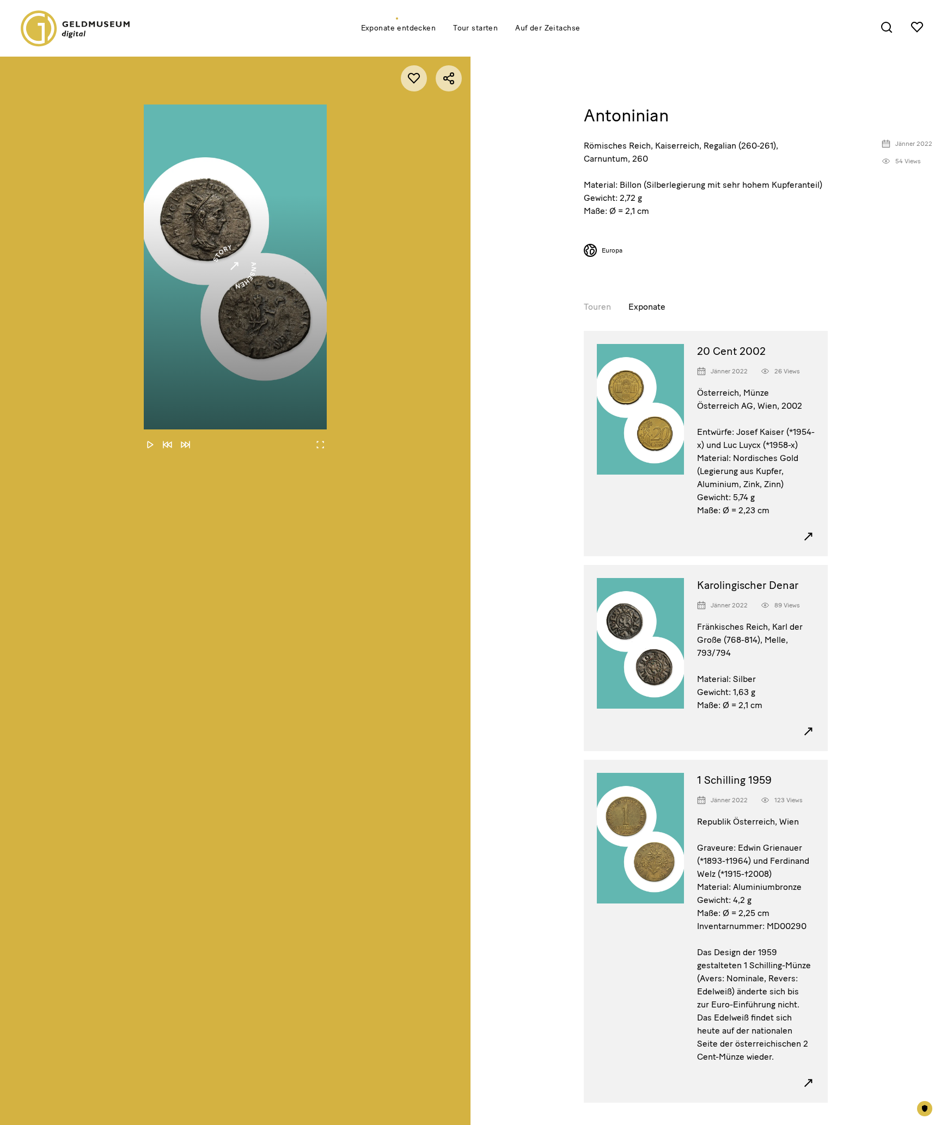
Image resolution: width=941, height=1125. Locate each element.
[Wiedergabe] (150, 444)
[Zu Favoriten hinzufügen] (414, 78)
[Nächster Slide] (185, 444)
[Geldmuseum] (77, 28)
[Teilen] (449, 78)
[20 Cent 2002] (647, 416)
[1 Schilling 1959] (647, 845)
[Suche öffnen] (886, 27)
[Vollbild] (320, 444)
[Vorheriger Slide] (167, 444)
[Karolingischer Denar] (647, 650)
